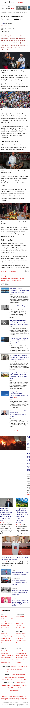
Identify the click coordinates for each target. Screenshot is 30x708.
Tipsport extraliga (5, 638)
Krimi (11, 399)
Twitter (10, 696)
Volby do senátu (5, 625)
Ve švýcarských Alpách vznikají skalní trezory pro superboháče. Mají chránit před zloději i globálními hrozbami (22, 515)
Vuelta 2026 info (20, 616)
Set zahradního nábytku (8, 679)
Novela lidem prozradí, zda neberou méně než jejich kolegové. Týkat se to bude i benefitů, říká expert (6, 514)
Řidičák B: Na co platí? (21, 657)
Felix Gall (18, 625)
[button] (15, 60)
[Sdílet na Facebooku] (26, 271)
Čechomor (19, 280)
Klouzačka (21, 677)
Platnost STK (19, 662)
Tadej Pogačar (19, 623)
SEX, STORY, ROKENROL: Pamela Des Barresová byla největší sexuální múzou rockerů (19, 322)
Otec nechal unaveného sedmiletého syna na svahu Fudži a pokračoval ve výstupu (19, 290)
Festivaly (3, 280)
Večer (8, 280)
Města (13, 280)
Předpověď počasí (22, 666)
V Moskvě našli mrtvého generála (19, 306)
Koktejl (11, 294)
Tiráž (25, 696)
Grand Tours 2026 (20, 627)
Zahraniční (12, 418)
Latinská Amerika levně (7, 660)
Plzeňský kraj (13, 361)
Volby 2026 (4, 616)
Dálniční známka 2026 (21, 653)
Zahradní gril (18, 679)
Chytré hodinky (21, 687)
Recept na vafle (20, 642)
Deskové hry (7, 687)
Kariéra (21, 696)
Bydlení (11, 380)
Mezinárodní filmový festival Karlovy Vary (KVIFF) (13, 278)
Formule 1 (3, 642)
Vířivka (25, 679)
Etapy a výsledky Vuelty (22, 618)
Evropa (11, 307)
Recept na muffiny (20, 636)
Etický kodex (15, 698)
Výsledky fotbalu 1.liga (7, 636)
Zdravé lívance (19, 638)
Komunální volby (5, 627)
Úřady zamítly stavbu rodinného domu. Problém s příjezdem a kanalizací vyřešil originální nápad (19, 375)
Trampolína (8, 677)
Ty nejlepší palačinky (21, 633)
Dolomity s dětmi (5, 662)
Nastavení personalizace (20, 699)
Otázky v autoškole (20, 660)
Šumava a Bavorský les (7, 655)
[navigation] (2, 2)
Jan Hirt (18, 621)
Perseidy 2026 (10, 669)
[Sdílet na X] (28, 271)
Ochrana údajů (23, 698)
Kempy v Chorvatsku (6, 650)
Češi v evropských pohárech (14, 671)
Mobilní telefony (21, 682)
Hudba (11, 326)
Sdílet (10, 29)
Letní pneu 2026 (20, 650)
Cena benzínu (18, 669)
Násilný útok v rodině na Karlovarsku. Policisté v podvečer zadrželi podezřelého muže (19, 394)
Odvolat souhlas (8, 699)
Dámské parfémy (16, 685)
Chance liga (4, 633)
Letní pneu (24, 685)
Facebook (4, 696)
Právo (2, 23)
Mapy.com (13, 666)
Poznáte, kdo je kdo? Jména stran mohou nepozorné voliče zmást (15, 558)
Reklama (15, 696)
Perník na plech (20, 645)
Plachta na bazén (20, 674)
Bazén (13, 674)
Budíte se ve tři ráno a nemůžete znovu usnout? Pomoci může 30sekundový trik (19, 340)
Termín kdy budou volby (7, 623)
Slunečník (14, 677)
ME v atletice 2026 (6, 640)
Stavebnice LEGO (6, 685)
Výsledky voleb (5, 621)
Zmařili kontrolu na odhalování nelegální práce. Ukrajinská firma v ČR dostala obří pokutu (19, 357)
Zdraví (11, 343)
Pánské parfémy (14, 690)
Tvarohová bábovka (21, 640)
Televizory (13, 687)
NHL (2, 645)
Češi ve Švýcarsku (6, 657)
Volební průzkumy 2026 (7, 618)
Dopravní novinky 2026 (22, 655)
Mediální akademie (6, 698)
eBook (4, 29)
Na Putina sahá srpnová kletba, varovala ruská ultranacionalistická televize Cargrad (18, 413)
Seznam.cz (20, 2)
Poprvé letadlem (5, 653)
